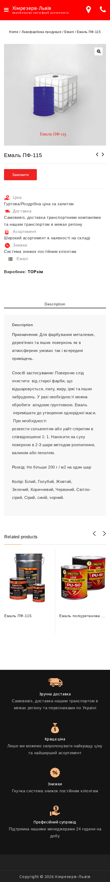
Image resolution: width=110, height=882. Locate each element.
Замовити (20, 174)
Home (13, 32)
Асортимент (25, 231)
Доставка (22, 211)
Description (55, 304)
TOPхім (35, 271)
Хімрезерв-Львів (32, 8)
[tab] (55, 305)
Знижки (20, 245)
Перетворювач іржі (103, 158)
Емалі (69, 32)
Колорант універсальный (97, 158)
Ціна (17, 197)
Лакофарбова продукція (42, 32)
